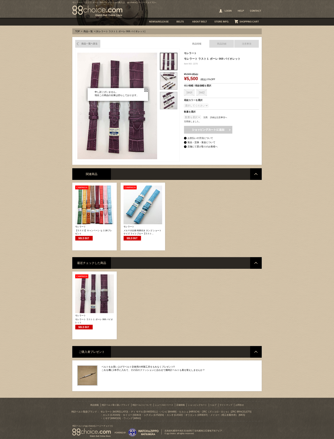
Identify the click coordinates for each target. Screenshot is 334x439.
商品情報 (196, 43)
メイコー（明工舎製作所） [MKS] (227, 415)
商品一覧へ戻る (87, 44)
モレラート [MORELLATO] (114, 411)
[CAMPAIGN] (94, 223)
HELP (241, 10)
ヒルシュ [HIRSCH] (189, 411)
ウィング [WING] (132, 418)
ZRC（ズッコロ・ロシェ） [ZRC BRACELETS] (226, 411)
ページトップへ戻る (256, 174)
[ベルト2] (168, 81)
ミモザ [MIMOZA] (112, 418)
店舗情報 (180, 405)
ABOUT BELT (199, 21)
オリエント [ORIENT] (196, 415)
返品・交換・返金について (201, 142)
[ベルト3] (168, 100)
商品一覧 (88, 31)
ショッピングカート (197, 405)
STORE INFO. (221, 21)
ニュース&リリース (164, 405)
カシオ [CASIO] (174, 415)
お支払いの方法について (200, 138)
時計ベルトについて (142, 405)
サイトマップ (226, 405)
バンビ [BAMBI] (168, 411)
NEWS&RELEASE (159, 21)
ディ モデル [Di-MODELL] (144, 411)
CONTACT (255, 10)
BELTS (180, 21)
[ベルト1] (168, 61)
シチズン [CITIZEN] (154, 415)
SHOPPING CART (249, 21)
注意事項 (246, 43)
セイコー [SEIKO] (132, 415)
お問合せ (239, 405)
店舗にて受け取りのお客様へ (202, 146)
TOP (77, 31)
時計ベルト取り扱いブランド (116, 405)
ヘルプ (213, 405)
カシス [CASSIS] (111, 415)
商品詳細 (221, 43)
